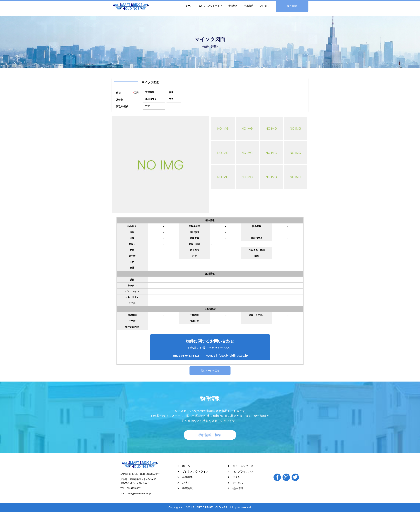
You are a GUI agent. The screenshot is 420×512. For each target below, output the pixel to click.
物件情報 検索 (210, 435)
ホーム (188, 5)
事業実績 (248, 5)
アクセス (264, 5)
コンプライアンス (242, 471)
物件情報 (237, 488)
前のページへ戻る (210, 370)
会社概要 (233, 5)
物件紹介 (292, 5)
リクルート (239, 477)
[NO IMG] (223, 128)
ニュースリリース (242, 466)
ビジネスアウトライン (210, 5)
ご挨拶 (186, 482)
